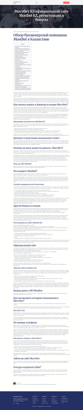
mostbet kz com (45, 112)
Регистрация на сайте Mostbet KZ (21, 54)
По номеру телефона (19, 60)
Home (37, 2)
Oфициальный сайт (18, 56)
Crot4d (17, 384)
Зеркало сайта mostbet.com (20, 57)
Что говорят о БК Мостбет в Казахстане (23, 75)
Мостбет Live (17, 59)
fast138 (55, 384)
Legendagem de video (17, 396)
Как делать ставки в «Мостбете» (21, 62)
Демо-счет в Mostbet (19, 74)
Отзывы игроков (18, 67)
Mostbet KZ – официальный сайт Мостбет (23, 88)
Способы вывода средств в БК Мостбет (23, 89)
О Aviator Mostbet (18, 69)
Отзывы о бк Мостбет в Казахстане (22, 76)
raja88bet (41, 384)
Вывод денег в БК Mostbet (20, 58)
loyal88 (43, 384)
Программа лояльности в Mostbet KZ (22, 48)
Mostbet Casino (18, 84)
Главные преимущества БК (20, 73)
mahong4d (39, 384)
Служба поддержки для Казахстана (22, 52)
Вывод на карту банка (19, 83)
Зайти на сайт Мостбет (19, 63)
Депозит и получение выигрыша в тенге (22, 49)
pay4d (20, 384)
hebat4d (34, 384)
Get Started (66, 2)
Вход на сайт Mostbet (19, 51)
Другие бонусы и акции (19, 53)
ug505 (53, 384)
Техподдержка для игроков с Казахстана (23, 68)
